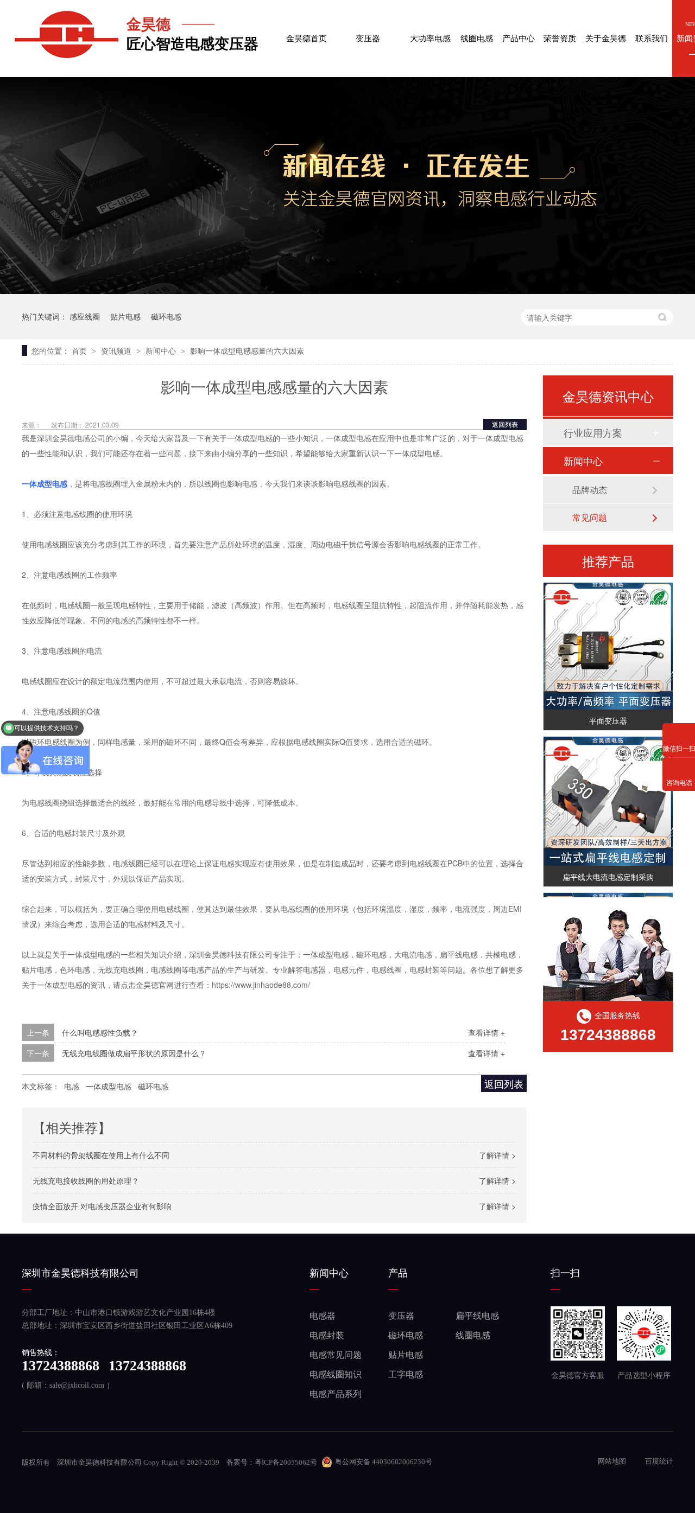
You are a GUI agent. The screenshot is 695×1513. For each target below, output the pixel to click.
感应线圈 (85, 316)
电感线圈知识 (335, 1374)
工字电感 (405, 1374)
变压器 (368, 32)
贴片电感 (125, 316)
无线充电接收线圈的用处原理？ (86, 1180)
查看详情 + (486, 1032)
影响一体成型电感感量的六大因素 (247, 350)
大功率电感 (430, 32)
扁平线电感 (477, 1315)
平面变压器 (608, 715)
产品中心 (518, 32)
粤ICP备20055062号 (286, 1462)
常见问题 (589, 517)
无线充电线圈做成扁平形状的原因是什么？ (134, 1053)
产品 (398, 1273)
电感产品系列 (335, 1394)
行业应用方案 (593, 432)
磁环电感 (166, 316)
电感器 (322, 1315)
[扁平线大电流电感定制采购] (608, 795)
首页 (80, 350)
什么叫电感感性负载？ (100, 1032)
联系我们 (651, 32)
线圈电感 (476, 32)
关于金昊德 (605, 32)
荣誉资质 (560, 32)
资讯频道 (117, 350)
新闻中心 (162, 350)
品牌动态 (589, 489)
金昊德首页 (306, 32)
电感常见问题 (335, 1354)
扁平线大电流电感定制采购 (608, 871)
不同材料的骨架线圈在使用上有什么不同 (101, 1155)
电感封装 (326, 1335)
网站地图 (613, 1461)
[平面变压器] (608, 639)
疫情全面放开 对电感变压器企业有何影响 (102, 1206)
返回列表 (505, 424)
